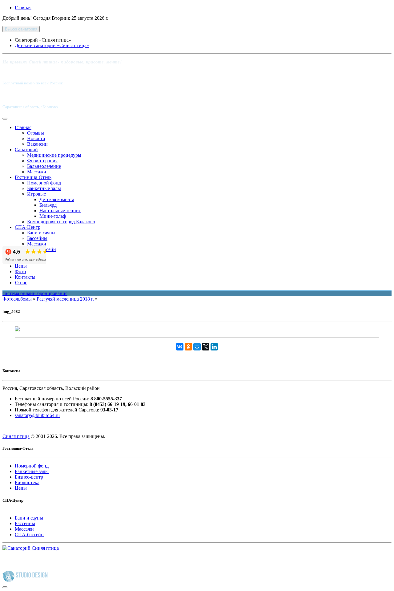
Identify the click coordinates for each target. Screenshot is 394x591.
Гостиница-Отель (33, 177)
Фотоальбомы (17, 299)
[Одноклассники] (188, 346)
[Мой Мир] (197, 346)
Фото (20, 271)
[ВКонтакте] (179, 346)
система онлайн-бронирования (34, 293)
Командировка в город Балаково (61, 221)
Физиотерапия (42, 160)
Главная (23, 7)
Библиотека (27, 482)
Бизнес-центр (29, 477)
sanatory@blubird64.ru (37, 415)
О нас (21, 282)
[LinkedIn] (214, 346)
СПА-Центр (27, 227)
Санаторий (26, 149)
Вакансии (37, 144)
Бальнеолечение (44, 166)
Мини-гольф (52, 216)
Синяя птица (16, 436)
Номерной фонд (44, 182)
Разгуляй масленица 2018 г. (65, 299)
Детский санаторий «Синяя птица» (52, 45)
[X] (205, 346)
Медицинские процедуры (54, 155)
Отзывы (35, 133)
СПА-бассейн (29, 534)
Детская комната (56, 199)
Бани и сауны (41, 232)
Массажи (36, 171)
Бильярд (48, 205)
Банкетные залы (44, 188)
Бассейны (37, 238)
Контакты (25, 277)
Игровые (36, 193)
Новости (36, 138)
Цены (21, 266)
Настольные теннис (60, 210)
